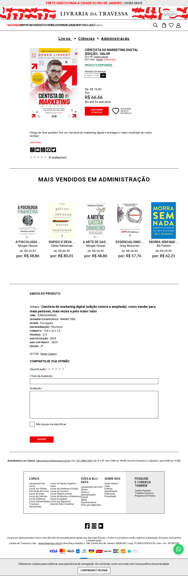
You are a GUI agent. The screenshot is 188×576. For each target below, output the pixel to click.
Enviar (41, 439)
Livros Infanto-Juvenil (61, 494)
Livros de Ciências (38, 496)
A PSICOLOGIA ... (27, 242)
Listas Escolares (58, 499)
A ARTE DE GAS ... (96, 242)
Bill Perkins (164, 245)
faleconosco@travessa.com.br (53, 460)
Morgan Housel (27, 245)
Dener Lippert (101, 56)
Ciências (86, 38)
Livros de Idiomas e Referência (65, 496)
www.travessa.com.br (50, 543)
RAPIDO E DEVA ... (62, 242)
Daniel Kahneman (62, 245)
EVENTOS (79, 25)
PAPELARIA (68, 25)
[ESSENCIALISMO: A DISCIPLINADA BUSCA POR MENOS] (129, 216)
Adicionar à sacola (97, 111)
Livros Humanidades (39, 501)
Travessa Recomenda (35, 505)
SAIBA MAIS (133, 3)
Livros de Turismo (59, 491)
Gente (99, 59)
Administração (115, 38)
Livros (65, 38)
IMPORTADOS (28, 25)
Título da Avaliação (41, 376)
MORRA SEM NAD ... (163, 242)
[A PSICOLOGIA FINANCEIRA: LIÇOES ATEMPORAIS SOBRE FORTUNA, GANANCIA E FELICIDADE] (27, 216)
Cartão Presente (143, 490)
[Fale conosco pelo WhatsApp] (178, 549)
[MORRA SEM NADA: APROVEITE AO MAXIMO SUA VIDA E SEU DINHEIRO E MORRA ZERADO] (163, 216)
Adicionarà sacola (27, 264)
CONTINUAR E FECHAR (94, 570)
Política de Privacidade (110, 495)
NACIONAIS (13, 25)
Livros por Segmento (60, 501)
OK (103, 75)
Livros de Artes (36, 494)
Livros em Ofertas (38, 488)
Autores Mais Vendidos (62, 504)
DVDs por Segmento (91, 505)
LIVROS (34, 478)
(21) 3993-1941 (84, 460)
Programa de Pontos (145, 496)
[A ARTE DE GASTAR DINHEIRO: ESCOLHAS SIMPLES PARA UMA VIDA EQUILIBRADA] (95, 216)
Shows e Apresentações (88, 493)
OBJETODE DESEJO (125, 112)
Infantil (84, 497)
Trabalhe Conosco (144, 493)
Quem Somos (111, 483)
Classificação (38, 369)
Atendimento (110, 491)
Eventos (108, 488)
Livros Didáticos (37, 499)
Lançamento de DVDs (92, 487)
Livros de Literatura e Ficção (64, 488)
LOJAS (89, 25)
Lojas (107, 486)
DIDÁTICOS (42, 25)
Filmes (84, 489)
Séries (84, 500)
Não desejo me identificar (51, 424)
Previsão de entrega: (95, 71)
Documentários (88, 502)
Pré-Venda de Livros (39, 491)
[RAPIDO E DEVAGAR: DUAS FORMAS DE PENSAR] (61, 216)
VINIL (52, 25)
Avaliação (35, 388)
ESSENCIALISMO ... (130, 242)
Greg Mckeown (129, 245)
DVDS (58, 25)
